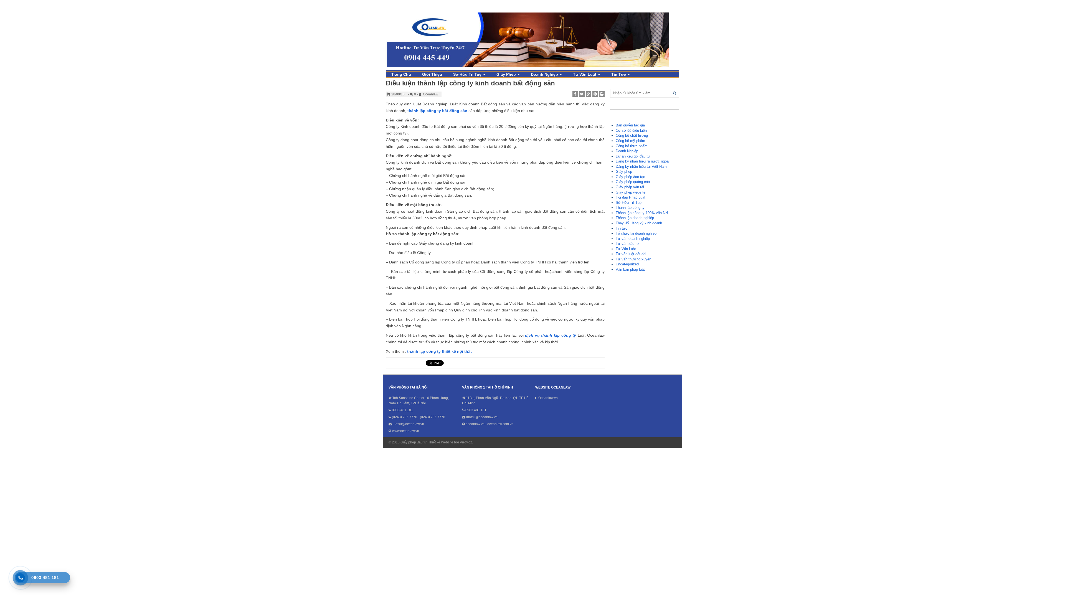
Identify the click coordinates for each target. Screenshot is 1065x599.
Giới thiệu (432, 74)
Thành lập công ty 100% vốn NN (642, 213)
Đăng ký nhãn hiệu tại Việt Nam (641, 166)
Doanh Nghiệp (545, 74)
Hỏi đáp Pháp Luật (630, 197)
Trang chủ (401, 74)
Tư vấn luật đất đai (631, 254)
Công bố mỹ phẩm (630, 141)
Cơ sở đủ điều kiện (631, 130)
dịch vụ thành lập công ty (550, 335)
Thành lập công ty (630, 207)
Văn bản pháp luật (630, 269)
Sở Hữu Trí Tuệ (468, 74)
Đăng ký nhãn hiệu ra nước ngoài (643, 161)
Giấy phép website (630, 192)
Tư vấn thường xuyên (633, 259)
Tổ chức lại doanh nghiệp (636, 233)
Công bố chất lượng (632, 135)
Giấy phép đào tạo (630, 177)
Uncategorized (627, 264)
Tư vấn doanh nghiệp (633, 239)
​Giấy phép (506, 74)
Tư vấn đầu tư (627, 244)
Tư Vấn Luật (585, 74)
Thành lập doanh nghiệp (635, 218)
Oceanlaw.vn (548, 398)
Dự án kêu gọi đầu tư (633, 156)
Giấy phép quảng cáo (633, 182)
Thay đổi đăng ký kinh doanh (639, 223)
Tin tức (619, 74)
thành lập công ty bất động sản (437, 110)
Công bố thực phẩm (632, 146)
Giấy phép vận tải (630, 187)
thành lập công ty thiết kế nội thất (439, 351)
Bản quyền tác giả (630, 125)
